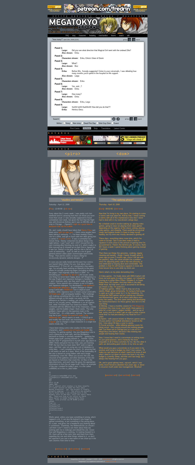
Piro (51, 209)
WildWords (68, 290)
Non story (77, 123)
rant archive (74, 449)
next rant (85, 449)
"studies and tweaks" (72, 200)
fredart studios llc (110, 461)
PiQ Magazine (138, 306)
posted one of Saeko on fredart (76, 330)
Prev (127, 39)
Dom (101, 209)
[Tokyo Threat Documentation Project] (70, 144)
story (74, 35)
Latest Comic (119, 128)
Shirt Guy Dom (105, 123)
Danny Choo (87, 230)
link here (68, 209)
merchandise (103, 35)
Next (135, 39)
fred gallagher (106, 459)
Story (68, 123)
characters (82, 35)
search (121, 35)
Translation (105, 128)
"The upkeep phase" (122, 200)
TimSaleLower (55, 294)
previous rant (61, 449)
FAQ (67, 35)
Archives (87, 128)
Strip (96, 128)
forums (113, 35)
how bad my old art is (70, 275)
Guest (116, 123)
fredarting (92, 35)
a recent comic (65, 239)
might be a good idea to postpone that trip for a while (70, 225)
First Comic (75, 128)
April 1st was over (65, 232)
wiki (128, 35)
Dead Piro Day (90, 123)
